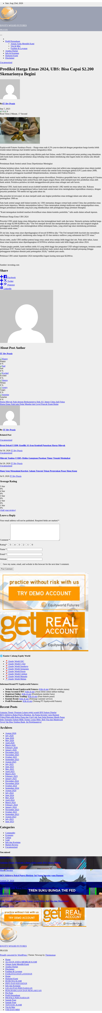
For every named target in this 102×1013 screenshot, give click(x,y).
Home (7, 959)
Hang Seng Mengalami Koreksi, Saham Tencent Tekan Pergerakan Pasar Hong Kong (38, 471)
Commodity (10, 833)
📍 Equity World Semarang (17, 669)
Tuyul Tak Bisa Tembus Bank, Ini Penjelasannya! (21, 722)
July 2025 (9, 764)
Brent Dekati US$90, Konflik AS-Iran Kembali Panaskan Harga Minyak (32, 445)
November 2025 (12, 755)
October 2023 (11, 812)
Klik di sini (43, 689)
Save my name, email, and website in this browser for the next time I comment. (36, 564)
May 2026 (9, 740)
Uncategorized (6, 62)
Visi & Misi (15, 46)
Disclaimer (9, 58)
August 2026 (10, 733)
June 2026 (9, 738)
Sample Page (10, 1000)
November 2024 (12, 783)
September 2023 (12, 814)
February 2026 (11, 747)
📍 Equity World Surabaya (16, 666)
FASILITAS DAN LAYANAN (18, 974)
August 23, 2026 (7, 868)
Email (3, 554)
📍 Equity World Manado (16, 676)
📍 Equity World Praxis (15, 671)
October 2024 (11, 786)
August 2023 (10, 817)
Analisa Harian (11, 51)
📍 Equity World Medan (15, 679)
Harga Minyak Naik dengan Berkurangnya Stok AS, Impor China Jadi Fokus (32, 402)
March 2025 (10, 774)
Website (3, 559)
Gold (7, 840)
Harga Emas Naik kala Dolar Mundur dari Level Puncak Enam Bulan (29, 404)
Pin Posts (9, 993)
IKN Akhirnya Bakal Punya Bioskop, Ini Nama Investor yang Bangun (29, 715)
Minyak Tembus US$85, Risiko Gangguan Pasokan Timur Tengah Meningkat (35, 458)
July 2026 (9, 736)
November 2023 (12, 809)
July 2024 (9, 793)
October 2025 (11, 757)
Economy (9, 835)
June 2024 (9, 795)
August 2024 (10, 790)
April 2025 (9, 771)
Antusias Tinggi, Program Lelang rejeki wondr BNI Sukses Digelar (28, 712)
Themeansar (50, 955)
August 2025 (10, 762)
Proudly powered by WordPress (13, 955)
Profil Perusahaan (12, 41)
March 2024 (10, 802)
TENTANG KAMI (13, 1005)
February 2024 (11, 805)
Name (3, 549)
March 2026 (10, 745)
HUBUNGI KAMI (13, 981)
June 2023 (9, 821)
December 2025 (12, 752)
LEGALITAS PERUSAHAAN (18, 988)
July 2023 (9, 819)
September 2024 (12, 788)
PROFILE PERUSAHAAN (17, 998)
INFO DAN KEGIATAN (16, 983)
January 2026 (11, 750)
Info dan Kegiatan (12, 842)
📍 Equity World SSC (14, 661)
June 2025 (9, 767)
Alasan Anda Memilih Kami (22, 44)
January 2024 (11, 807)
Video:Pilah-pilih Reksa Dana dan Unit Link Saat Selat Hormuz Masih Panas (32, 717)
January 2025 (11, 778)
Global (8, 837)
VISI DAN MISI (12, 1009)
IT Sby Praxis (9, 103)
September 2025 (12, 759)
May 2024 (9, 798)
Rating (3, 545)
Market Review (11, 845)
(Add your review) (8, 510)
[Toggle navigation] (1, 35)
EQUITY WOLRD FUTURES (13, 25)
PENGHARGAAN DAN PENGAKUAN (23, 990)
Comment (5, 540)
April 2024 (9, 800)
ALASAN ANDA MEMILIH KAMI (21, 962)
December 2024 (12, 781)
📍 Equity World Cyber (15, 664)
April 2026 (9, 743)
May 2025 (9, 769)
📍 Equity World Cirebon (16, 674)
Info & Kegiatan (12, 53)
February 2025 (11, 776)
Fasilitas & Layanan (19, 48)
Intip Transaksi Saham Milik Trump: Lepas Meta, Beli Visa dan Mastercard (31, 719)
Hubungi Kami (11, 55)
